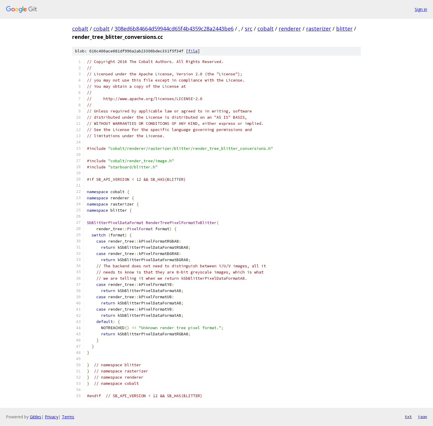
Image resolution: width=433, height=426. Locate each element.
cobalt (80, 28)
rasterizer (318, 28)
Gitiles (35, 417)
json (422, 416)
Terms (68, 417)
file (193, 51)
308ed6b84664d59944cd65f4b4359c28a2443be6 (174, 28)
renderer (290, 28)
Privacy (51, 417)
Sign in (421, 9)
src (248, 28)
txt (408, 416)
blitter (344, 28)
